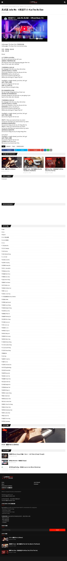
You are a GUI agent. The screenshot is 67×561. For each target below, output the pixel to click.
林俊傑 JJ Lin (5, 327)
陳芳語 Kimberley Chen (7, 410)
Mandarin (8, 146)
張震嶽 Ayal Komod (6, 302)
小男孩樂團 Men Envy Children (9, 296)
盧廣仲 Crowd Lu (6, 359)
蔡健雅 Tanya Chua (6, 378)
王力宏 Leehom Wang (7, 344)
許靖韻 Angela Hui (6, 384)
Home (3, 6)
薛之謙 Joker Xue (6, 381)
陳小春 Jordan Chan (6, 401)
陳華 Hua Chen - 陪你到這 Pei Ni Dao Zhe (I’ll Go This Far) (23, 550)
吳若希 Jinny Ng (5, 262)
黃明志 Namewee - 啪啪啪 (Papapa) (18, 460)
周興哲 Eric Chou (6, 276)
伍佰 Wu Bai (5, 251)
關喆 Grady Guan (6, 395)
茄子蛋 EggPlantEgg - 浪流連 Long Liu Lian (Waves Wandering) (24, 467)
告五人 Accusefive (6, 268)
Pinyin (13, 146)
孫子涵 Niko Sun (6, 285)
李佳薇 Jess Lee (6, 322)
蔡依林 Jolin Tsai (6, 376)
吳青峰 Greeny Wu (6, 265)
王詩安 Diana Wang (6, 350)
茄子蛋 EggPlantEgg (6, 367)
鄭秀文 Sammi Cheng (7, 393)
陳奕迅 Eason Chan (6, 398)
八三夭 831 (4, 257)
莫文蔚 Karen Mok (6, 370)
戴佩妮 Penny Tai (6, 313)
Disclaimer (36, 484)
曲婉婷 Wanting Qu (6, 316)
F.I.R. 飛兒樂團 (5, 237)
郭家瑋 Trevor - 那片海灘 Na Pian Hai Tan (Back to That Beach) (24, 544)
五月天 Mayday (5, 248)
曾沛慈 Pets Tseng (6, 319)
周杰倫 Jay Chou (6, 271)
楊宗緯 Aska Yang (6, 339)
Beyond (3, 234)
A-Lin (3, 232)
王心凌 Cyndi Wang (6, 347)
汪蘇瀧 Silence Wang (6, 342)
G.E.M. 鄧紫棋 (5, 240)
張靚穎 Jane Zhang (6, 305)
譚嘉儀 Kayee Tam (6, 387)
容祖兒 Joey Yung (6, 293)
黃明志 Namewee (6, 421)
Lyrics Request (37, 482)
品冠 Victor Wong (6, 279)
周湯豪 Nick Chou (6, 274)
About (3, 484)
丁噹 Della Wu (5, 245)
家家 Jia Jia (5, 291)
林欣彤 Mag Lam (6, 333)
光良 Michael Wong (6, 254)
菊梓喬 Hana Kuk (6, 373)
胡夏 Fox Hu (5, 361)
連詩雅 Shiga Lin (6, 390)
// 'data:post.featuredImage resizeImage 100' (5, 455)
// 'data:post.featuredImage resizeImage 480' (12, 436)
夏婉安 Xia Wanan (6, 282)
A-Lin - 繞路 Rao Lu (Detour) (8, 169)
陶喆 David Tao (5, 415)
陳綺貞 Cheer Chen (6, 407)
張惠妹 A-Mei (5, 299)
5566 (3, 229)
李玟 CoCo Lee (5, 325)
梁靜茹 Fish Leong (6, 336)
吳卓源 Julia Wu (8, 6)
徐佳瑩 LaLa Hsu (6, 310)
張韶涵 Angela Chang (7, 308)
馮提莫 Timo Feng (6, 418)
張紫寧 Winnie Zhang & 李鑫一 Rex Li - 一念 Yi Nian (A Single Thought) (26, 454)
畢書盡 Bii (4, 353)
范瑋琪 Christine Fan (6, 364)
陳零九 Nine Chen (6, 412)
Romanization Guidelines (7, 485)
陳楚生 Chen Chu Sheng (7, 404)
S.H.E (3, 243)
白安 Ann (4, 356)
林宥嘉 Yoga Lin (5, 330)
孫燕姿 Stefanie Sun (6, 288)
